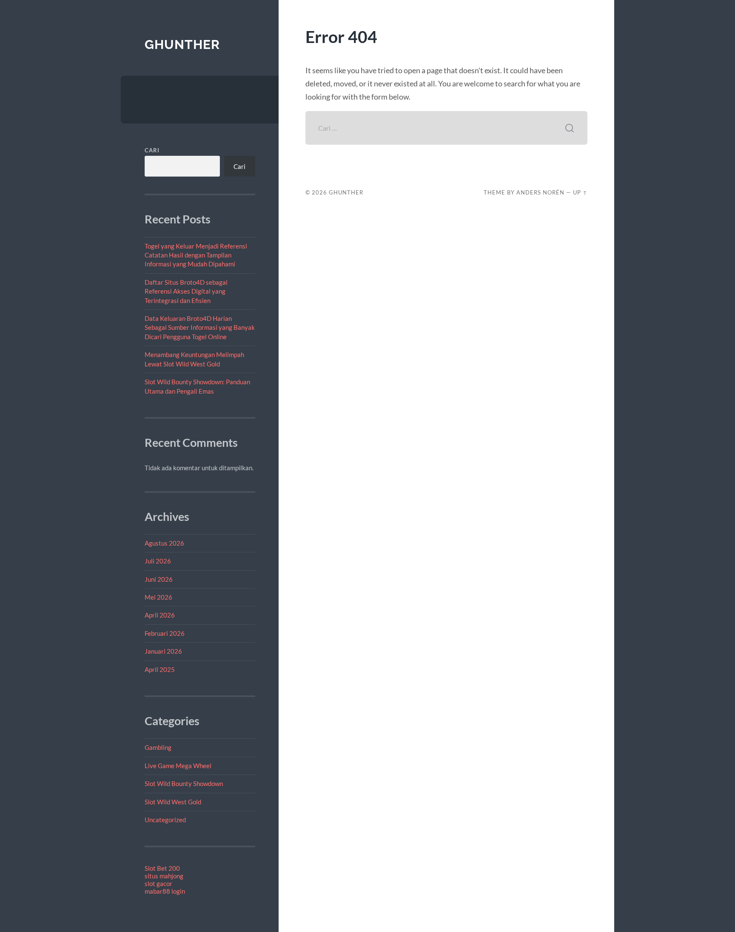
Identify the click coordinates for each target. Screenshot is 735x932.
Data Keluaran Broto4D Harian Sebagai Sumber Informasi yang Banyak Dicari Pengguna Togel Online (200, 327)
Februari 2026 (165, 633)
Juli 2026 (158, 561)
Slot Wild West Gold (173, 802)
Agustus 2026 (164, 543)
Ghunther (182, 44)
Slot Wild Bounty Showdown (184, 783)
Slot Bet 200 (162, 868)
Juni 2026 (159, 579)
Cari (152, 150)
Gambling (158, 747)
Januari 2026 (163, 651)
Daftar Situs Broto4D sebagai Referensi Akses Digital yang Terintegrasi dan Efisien (186, 291)
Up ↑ (580, 192)
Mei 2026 (158, 597)
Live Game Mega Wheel (178, 765)
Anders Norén (540, 192)
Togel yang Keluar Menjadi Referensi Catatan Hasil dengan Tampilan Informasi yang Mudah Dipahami (196, 255)
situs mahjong (164, 876)
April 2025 (160, 669)
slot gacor (158, 883)
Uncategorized (165, 819)
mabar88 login (165, 891)
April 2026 (160, 615)
